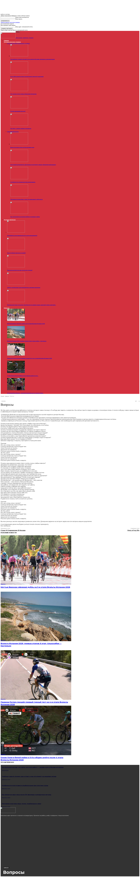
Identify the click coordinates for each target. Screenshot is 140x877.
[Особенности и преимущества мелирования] (19, 178)
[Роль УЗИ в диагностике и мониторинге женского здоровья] (19, 73)
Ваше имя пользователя (22, 17)
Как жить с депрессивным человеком (20, 128)
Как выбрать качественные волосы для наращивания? (22, 235)
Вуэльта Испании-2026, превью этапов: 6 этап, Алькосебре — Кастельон (26, 341)
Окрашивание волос (13, 131)
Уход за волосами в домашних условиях (18, 43)
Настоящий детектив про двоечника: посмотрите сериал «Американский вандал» (33, 164)
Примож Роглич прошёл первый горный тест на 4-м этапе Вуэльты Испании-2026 (29, 358)
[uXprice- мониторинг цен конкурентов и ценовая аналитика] (16, 284)
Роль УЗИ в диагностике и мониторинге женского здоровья (27, 76)
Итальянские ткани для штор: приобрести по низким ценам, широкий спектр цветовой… (31, 305)
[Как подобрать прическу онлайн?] (16, 249)
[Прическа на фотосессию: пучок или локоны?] (16, 267)
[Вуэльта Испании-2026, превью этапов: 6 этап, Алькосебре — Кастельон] (16, 337)
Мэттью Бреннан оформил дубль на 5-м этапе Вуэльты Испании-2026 (26, 323)
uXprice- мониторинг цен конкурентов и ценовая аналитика (23, 287)
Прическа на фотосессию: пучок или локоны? (19, 270)
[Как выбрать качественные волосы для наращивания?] (16, 232)
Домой (2, 396)
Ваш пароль (19, 19)
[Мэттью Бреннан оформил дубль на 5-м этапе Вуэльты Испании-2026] (16, 320)
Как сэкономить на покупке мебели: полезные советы (25, 216)
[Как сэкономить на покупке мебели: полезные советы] (19, 213)
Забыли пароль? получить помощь (10, 22)
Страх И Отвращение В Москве (13, 530)
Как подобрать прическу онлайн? (16, 253)
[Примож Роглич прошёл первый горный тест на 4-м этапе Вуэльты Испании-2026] (16, 355)
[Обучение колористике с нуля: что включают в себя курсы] (19, 196)
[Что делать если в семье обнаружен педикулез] (19, 90)
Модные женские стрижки (12, 42)
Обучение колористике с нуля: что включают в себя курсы (26, 199)
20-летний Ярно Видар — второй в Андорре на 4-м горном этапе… (25, 393)
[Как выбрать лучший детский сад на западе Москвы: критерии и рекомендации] (19, 56)
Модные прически (10, 219)
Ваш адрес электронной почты (24, 26)
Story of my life (133, 530)
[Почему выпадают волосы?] (19, 108)
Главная (6, 40)
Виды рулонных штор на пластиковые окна (22, 147)
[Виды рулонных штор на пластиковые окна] (19, 144)
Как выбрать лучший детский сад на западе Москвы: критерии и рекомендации (32, 59)
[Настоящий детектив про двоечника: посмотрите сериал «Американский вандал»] (19, 161)
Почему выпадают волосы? (17, 111)
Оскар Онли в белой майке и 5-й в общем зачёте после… (22, 375)
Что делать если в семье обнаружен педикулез (23, 94)
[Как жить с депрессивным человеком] (19, 125)
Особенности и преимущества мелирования (22, 182)
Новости (6, 308)
